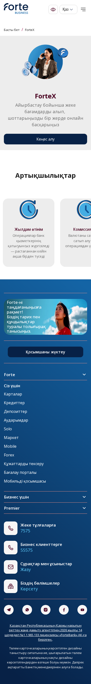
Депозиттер (15, 411)
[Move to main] (16, 9)
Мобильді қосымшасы (25, 481)
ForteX (29, 30)
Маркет (11, 437)
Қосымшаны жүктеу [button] (45, 352)
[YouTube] (82, 610)
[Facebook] (64, 610)
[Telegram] (9, 610)
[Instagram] (45, 610)
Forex (9, 455)
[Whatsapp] (27, 610)
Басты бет (12, 30)
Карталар (13, 394)
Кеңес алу (45, 139)
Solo (8, 428)
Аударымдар (16, 420)
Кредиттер (14, 402)
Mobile (10, 446)
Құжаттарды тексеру (24, 463)
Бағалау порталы (20, 472)
